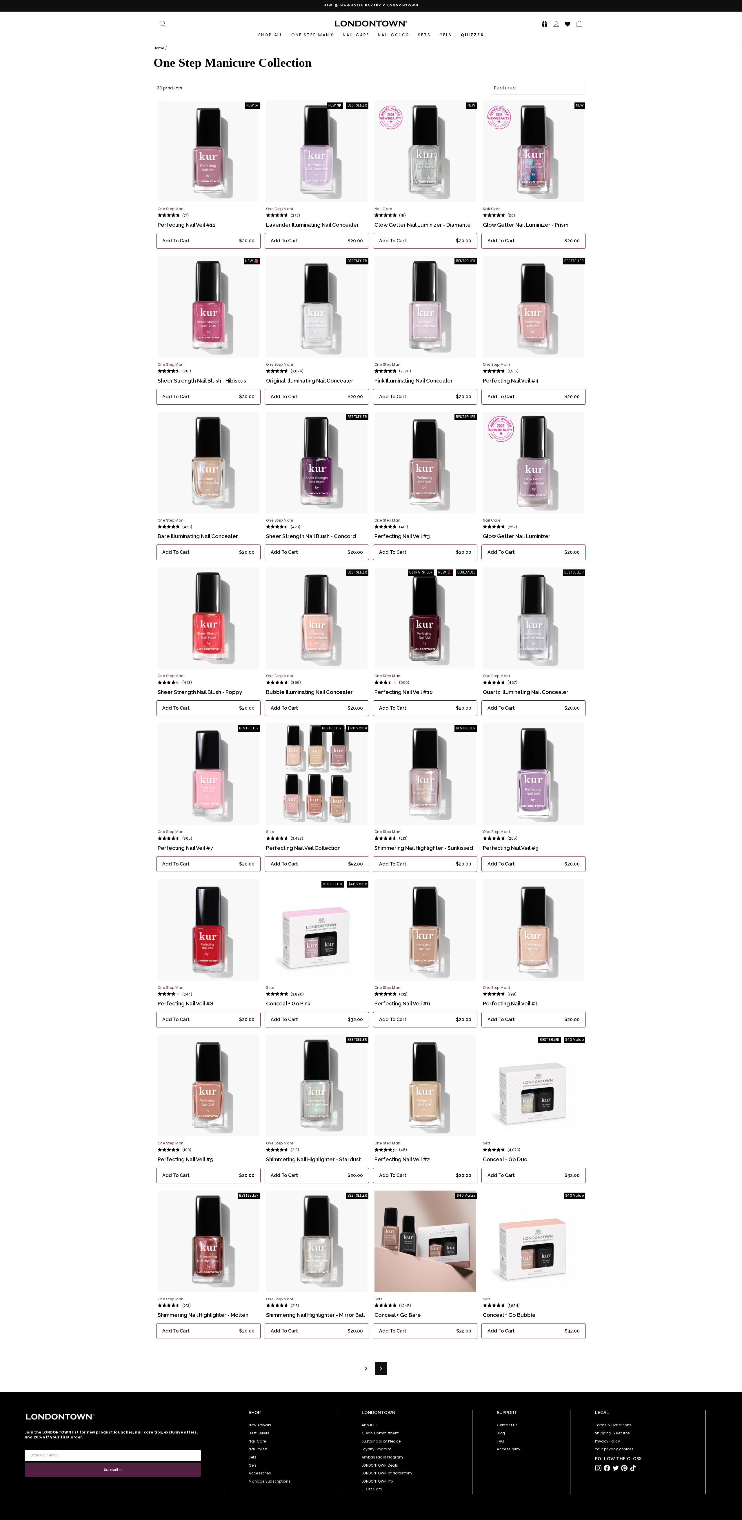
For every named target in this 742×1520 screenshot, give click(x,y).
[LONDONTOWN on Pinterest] (624, 1468)
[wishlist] (568, 23)
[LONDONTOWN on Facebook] (607, 1468)
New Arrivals (260, 1425)
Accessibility (508, 1449)
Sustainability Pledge (381, 1441)
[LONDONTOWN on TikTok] (633, 1468)
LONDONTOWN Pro (377, 1481)
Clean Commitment (380, 1433)
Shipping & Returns (612, 1433)
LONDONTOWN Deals (380, 1465)
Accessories (260, 1473)
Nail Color (393, 35)
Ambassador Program (382, 1457)
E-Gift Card (372, 1489)
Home (159, 48)
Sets (424, 35)
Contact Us (507, 1425)
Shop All (270, 35)
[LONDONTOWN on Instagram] (598, 1468)
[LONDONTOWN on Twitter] (615, 1468)
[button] (543, 24)
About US (370, 1425)
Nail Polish (258, 1449)
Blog (501, 1433)
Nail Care (356, 35)
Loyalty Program (376, 1449)
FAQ (500, 1441)
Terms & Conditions (613, 1425)
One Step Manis (312, 35)
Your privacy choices (614, 1449)
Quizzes (472, 35)
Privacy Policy (607, 1441)
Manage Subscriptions (269, 1481)
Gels (445, 35)
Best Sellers (259, 1433)
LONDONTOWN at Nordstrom (387, 1473)
